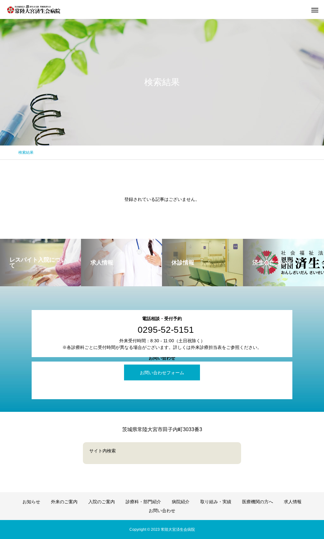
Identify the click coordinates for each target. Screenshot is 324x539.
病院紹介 (181, 501)
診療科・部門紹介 (143, 501)
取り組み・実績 (215, 501)
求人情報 (293, 501)
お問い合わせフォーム (162, 372)
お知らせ (31, 501)
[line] (162, 475)
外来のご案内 (64, 501)
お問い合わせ (162, 510)
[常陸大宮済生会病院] (34, 9)
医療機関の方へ (257, 501)
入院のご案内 (101, 501)
